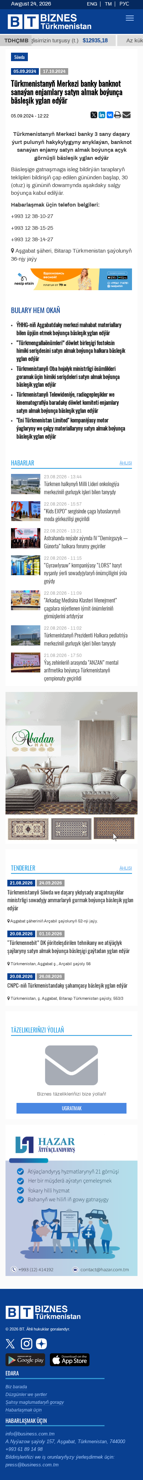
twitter (11, 1343)
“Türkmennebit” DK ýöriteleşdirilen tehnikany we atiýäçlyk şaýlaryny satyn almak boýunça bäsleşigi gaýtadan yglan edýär (68, 946)
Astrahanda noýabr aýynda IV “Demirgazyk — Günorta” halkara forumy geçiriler (86, 542)
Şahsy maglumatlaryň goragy (35, 1402)
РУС (124, 4)
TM (108, 4)
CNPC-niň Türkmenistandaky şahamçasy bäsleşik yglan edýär (67, 985)
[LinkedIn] (102, 115)
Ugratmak (71, 1108)
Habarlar (22, 462)
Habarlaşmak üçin (24, 1410)
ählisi (126, 463)
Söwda (19, 57)
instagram (25, 1343)
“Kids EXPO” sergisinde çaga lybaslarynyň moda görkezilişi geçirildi (82, 515)
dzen (40, 1343)
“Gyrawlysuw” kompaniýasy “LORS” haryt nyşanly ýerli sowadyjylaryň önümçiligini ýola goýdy (85, 573)
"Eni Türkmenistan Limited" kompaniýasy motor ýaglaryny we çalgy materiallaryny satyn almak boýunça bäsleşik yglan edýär (70, 428)
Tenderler (23, 868)
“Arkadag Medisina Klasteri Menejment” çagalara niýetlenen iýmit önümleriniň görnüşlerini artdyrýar (80, 608)
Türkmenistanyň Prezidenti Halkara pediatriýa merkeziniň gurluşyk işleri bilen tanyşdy (86, 639)
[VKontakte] (110, 115)
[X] (94, 115)
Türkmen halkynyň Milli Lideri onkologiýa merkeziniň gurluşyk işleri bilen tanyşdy (81, 488)
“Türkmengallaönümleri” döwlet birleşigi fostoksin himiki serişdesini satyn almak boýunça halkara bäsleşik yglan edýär (70, 351)
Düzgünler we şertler (26, 1394)
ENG (92, 4)
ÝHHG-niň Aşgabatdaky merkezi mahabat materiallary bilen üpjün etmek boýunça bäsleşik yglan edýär (68, 329)
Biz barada (16, 1386)
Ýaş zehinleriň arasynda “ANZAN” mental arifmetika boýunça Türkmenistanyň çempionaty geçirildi (81, 670)
